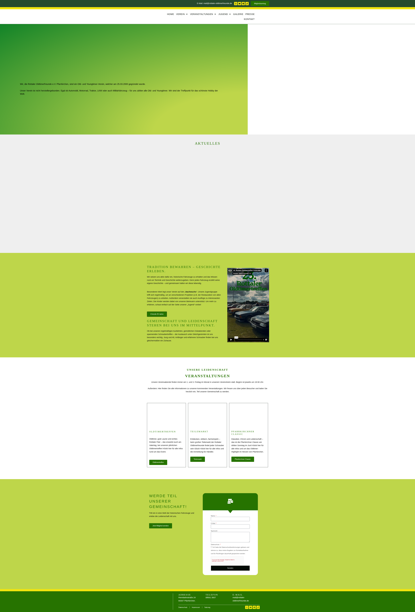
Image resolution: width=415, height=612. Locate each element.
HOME (170, 14)
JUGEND (223, 14)
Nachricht (214, 531)
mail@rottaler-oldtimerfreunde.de (218, 3)
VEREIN (180, 14)
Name (213, 516)
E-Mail (213, 523)
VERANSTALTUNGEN (201, 14)
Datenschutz (215, 544)
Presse (250, 14)
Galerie (238, 14)
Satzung (207, 607)
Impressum (196, 607)
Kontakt (249, 19)
